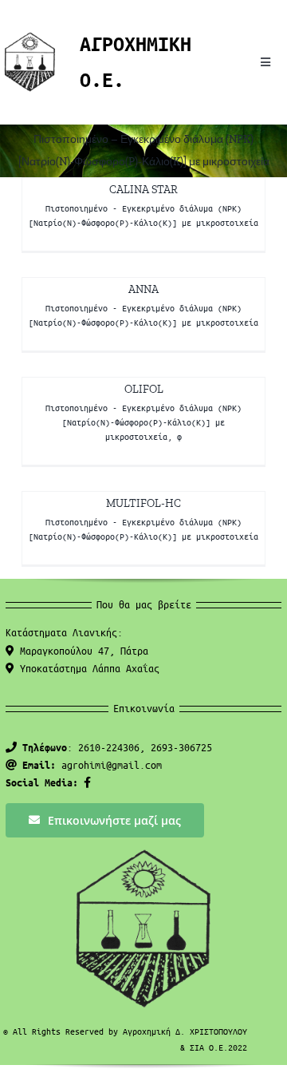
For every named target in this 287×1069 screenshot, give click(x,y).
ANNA (143, 289)
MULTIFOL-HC (143, 503)
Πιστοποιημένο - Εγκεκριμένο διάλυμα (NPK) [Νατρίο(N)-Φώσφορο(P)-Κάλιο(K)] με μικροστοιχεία (143, 422)
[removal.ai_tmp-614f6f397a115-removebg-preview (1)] (30, 37)
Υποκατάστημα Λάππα (86, 668)
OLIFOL (143, 389)
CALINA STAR (143, 189)
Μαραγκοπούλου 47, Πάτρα (81, 650)
